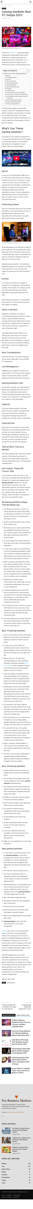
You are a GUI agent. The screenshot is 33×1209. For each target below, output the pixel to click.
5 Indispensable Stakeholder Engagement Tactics (25, 1007)
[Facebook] (4, 22)
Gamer (4, 931)
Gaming (9, 5)
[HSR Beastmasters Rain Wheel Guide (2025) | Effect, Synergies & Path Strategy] (6, 1060)
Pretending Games (12, 77)
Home (3, 5)
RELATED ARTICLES (8, 1015)
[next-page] (6, 1077)
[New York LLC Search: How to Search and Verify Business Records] (6, 1130)
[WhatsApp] (16, 22)
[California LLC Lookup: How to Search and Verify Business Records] (6, 1140)
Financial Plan (10, 90)
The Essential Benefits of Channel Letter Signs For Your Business (9, 1007)
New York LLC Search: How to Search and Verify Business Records (21, 1130)
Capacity (9, 88)
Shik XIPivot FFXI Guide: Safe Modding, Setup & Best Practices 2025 (20, 1042)
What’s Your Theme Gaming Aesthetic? (15, 73)
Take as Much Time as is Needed (16, 92)
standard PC (14, 53)
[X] (8, 22)
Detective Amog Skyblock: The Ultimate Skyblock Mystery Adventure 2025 (21, 1033)
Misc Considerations (12, 83)
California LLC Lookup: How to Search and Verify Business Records (21, 1139)
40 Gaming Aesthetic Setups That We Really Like (17, 97)
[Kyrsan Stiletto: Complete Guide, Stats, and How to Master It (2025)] (6, 1070)
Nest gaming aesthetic (13, 103)
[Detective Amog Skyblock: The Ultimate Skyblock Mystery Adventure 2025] (6, 1033)
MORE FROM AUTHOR (23, 1015)
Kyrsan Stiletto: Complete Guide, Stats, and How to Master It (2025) (21, 1071)
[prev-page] (3, 1077)
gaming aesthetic (11, 982)
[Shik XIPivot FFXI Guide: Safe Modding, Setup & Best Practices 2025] (6, 1042)
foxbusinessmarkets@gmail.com (16, 1112)
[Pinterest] (12, 22)
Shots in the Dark (11, 81)
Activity (9, 79)
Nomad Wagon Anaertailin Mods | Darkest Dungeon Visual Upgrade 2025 (21, 1051)
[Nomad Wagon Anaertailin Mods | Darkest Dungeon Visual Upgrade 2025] (6, 1051)
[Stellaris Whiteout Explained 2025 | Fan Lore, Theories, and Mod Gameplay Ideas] (6, 1022)
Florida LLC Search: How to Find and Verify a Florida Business (20, 1149)
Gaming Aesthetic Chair (13, 87)
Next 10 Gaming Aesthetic (14, 100)
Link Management (11, 85)
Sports (8, 75)
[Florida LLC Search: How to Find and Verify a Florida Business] (6, 1149)
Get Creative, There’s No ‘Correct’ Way (17, 94)
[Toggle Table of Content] (27, 70)
